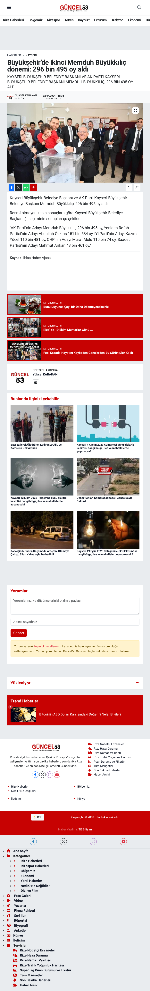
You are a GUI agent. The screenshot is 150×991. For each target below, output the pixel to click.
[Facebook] (35, 774)
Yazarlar (19, 906)
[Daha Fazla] (33, 187)
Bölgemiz (35, 20)
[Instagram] (49, 774)
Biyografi (20, 925)
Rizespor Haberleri (34, 866)
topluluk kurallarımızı (48, 646)
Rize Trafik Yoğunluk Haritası (112, 757)
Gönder (18, 633)
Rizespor (53, 20)
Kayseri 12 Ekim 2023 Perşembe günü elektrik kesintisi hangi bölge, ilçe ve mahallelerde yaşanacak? (39, 501)
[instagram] (93, 841)
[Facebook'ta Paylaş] (11, 187)
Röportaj (20, 920)
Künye (81, 798)
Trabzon (117, 20)
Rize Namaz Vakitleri (107, 753)
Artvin (69, 20)
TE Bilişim (85, 829)
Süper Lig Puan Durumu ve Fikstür (45, 970)
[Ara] (139, 7)
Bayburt (83, 20)
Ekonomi (134, 20)
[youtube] (123, 841)
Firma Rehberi (24, 910)
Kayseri (31, 55)
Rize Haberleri (13, 20)
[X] (42, 774)
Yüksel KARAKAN (45, 374)
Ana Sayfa (20, 851)
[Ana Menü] (9, 7)
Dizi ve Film (29, 891)
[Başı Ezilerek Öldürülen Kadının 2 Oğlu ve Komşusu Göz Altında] (42, 423)
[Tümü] (137, 683)
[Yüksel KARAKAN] (20, 377)
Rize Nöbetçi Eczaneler (109, 744)
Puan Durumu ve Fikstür (109, 761)
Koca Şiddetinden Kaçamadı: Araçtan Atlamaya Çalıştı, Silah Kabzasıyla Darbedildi (40, 552)
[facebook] (33, 841)
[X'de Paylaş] (18, 187)
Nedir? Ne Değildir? (23, 791)
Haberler (14, 55)
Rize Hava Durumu (106, 748)
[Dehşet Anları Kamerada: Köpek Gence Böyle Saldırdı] (108, 476)
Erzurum (100, 20)
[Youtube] (57, 774)
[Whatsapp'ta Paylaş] (26, 187)
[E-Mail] (36, 383)
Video (18, 901)
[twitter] (63, 841)
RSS (39, 817)
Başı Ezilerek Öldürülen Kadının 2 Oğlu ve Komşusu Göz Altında (36, 446)
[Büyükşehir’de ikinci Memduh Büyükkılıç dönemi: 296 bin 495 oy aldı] (75, 143)
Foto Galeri (22, 896)
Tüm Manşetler (103, 766)
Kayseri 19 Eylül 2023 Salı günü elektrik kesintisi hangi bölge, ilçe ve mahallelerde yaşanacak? (107, 552)
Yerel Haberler (31, 881)
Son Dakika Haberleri (107, 770)
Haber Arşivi (102, 774)
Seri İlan (19, 916)
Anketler (20, 930)
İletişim (16, 798)
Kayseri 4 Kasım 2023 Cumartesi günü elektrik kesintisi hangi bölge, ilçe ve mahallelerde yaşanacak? (105, 448)
